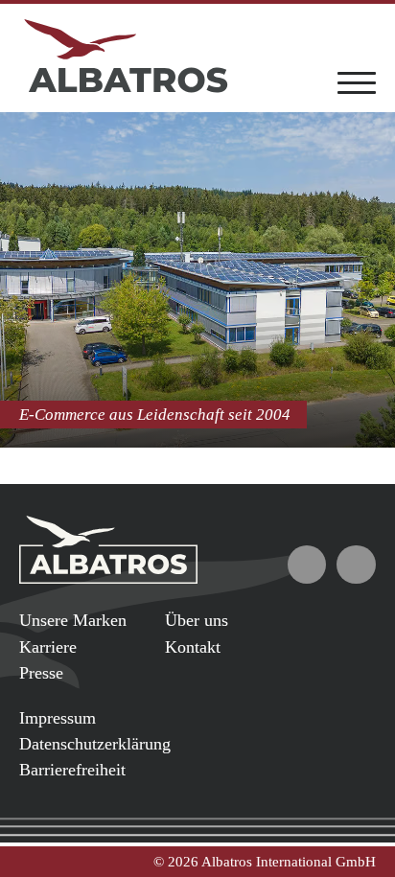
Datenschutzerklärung (95, 743)
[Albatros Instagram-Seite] (356, 565)
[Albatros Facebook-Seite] (307, 565)
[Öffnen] (356, 81)
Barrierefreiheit (72, 769)
